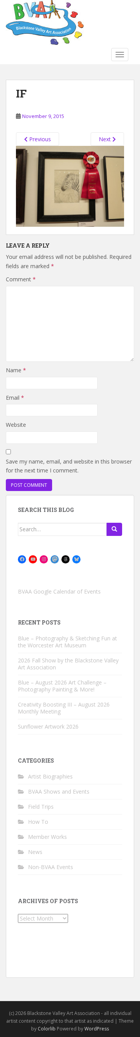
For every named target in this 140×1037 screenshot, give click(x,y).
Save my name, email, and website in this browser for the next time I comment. (69, 466)
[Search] (114, 529)
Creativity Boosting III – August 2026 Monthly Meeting (64, 708)
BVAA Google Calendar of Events (59, 591)
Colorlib (47, 1028)
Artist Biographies (50, 776)
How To (38, 821)
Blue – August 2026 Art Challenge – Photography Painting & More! (62, 686)
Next (105, 139)
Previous (39, 139)
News (35, 852)
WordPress (96, 1028)
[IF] (70, 185)
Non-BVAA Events (50, 867)
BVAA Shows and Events (58, 791)
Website (16, 424)
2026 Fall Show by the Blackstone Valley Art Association (68, 664)
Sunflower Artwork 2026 (48, 726)
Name (16, 370)
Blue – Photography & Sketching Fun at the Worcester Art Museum (67, 642)
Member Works (47, 836)
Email (15, 397)
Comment (21, 279)
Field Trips (41, 806)
